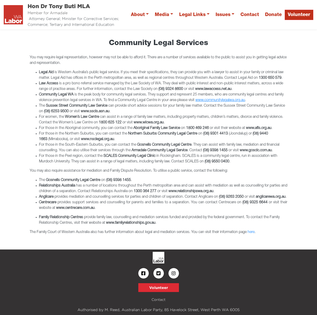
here (251, 232)
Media (162, 15)
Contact (249, 15)
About (138, 15)
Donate (273, 15)
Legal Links (192, 15)
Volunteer (299, 15)
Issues (223, 15)
